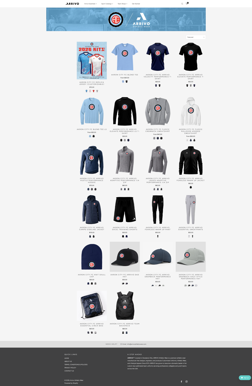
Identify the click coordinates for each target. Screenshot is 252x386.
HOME (66, 358)
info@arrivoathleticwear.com (136, 344)
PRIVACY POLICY (70, 368)
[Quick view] (103, 77)
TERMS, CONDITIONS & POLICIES (75, 364)
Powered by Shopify (71, 383)
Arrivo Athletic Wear (76, 380)
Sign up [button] (246, 378)
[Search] (182, 4)
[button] (90, 3)
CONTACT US (69, 371)
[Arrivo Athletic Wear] (72, 3)
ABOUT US (68, 361)
